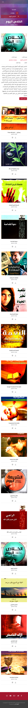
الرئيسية (14, 9)
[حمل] (15, 137)
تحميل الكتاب (23, 99)
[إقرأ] (12, 137)
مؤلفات (12, 13)
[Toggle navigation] (3, 2)
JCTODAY (17, 704)
